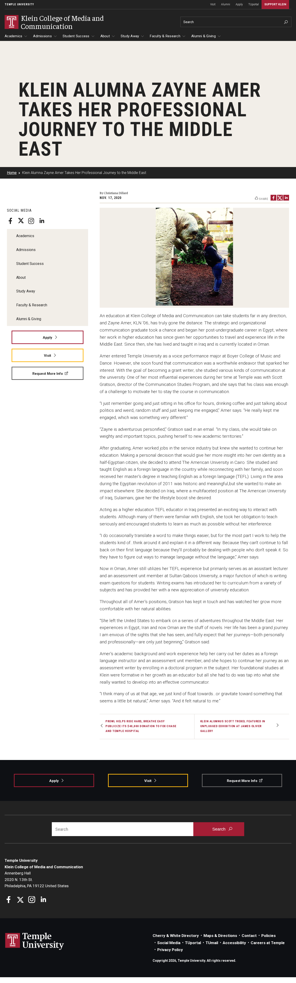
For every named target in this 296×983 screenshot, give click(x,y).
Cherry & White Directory (176, 935)
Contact (249, 935)
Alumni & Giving (203, 36)
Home (12, 173)
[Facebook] (10, 220)
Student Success (76, 36)
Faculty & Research (165, 36)
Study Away (130, 36)
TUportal (253, 4)
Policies (268, 935)
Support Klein (275, 4)
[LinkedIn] (41, 220)
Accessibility (234, 942)
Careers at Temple (268, 942)
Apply (239, 4)
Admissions (42, 36)
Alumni (225, 4)
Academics (13, 36)
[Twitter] (20, 220)
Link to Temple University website (35, 941)
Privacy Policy (170, 949)
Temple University (19, 4)
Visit (213, 4)
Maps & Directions (220, 935)
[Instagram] (31, 220)
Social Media (168, 942)
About (105, 36)
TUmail (212, 942)
